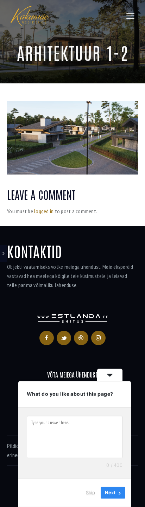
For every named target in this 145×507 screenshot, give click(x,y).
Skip (90, 492)
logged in (43, 211)
